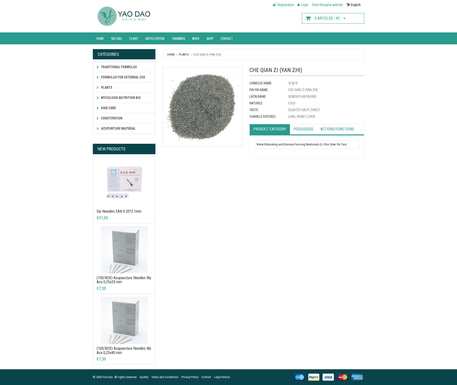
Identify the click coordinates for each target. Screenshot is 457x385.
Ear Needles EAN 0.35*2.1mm (119, 211)
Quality (144, 377)
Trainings (178, 38)
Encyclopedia (154, 38)
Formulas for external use (122, 77)
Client (133, 38)
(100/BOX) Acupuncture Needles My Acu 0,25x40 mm (124, 350)
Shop (210, 38)
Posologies (303, 129)
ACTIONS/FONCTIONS (337, 129)
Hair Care (108, 108)
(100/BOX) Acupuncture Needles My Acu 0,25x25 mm (124, 280)
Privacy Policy (189, 377)
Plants (106, 87)
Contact (227, 38)
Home (100, 38)
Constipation (111, 118)
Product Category (269, 129)
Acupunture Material (118, 128)
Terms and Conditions (164, 377)
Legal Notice (222, 377)
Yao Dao (116, 38)
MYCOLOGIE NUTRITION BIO (120, 98)
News (195, 38)
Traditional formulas (118, 67)
